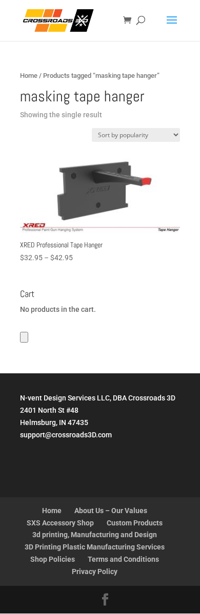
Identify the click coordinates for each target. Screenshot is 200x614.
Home (28, 75)
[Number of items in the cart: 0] (24, 337)
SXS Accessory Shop (60, 523)
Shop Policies (52, 559)
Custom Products (135, 523)
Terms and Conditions (123, 559)
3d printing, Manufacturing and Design (94, 535)
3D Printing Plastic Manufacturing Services (95, 547)
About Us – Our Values (110, 510)
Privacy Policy (94, 571)
